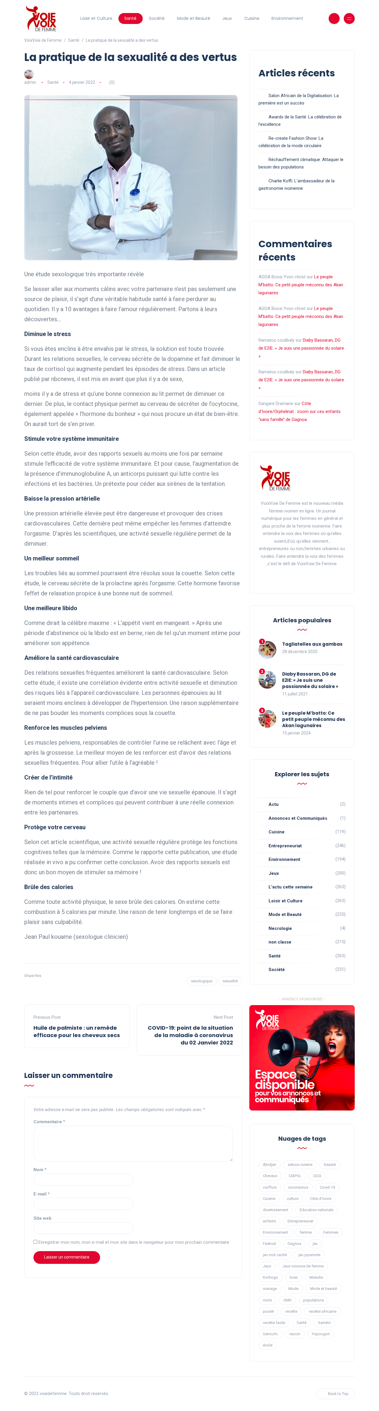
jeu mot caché (275, 1255)
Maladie (316, 1277)
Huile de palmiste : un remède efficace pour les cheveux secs (76, 1031)
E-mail (41, 1194)
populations (313, 1300)
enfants (269, 1221)
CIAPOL (295, 1176)
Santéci (324, 1322)
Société (157, 18)
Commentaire (49, 1121)
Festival (269, 1243)
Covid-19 (327, 1187)
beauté (330, 1164)
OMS (287, 1300)
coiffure (270, 1187)
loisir (294, 1277)
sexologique (201, 981)
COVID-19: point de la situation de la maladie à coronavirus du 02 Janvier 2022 (190, 1035)
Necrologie (280, 928)
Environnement (287, 18)
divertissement (275, 1210)
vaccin (294, 1334)
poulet (268, 1311)
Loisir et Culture (96, 18)
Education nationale (316, 1210)
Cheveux (270, 1176)
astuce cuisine (300, 1164)
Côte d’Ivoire (320, 1198)
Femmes (330, 1232)
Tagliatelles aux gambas (312, 644)
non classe (280, 942)
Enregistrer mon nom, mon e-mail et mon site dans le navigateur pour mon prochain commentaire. (134, 1242)
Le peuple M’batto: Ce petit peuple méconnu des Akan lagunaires (300, 284)
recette (291, 1311)
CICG (317, 1176)
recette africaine (322, 1311)
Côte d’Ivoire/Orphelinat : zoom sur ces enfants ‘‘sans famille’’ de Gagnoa (299, 411)
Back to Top (338, 1393)
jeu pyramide (309, 1255)
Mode (293, 1288)
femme (306, 1232)
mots (267, 1300)
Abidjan (269, 1164)
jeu (315, 1243)
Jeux (227, 18)
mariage (270, 1288)
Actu (274, 804)
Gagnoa (294, 1243)
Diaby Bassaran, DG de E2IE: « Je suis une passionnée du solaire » (301, 348)
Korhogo (270, 1277)
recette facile (274, 1322)
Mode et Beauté (193, 18)
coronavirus (298, 1187)
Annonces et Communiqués (298, 818)
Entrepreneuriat (285, 845)
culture (292, 1198)
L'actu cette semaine (291, 887)
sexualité (230, 981)
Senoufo (270, 1334)
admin (30, 82)
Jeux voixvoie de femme (303, 1266)
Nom (39, 1169)
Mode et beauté (323, 1288)
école (267, 1345)
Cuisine (251, 18)
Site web (42, 1218)
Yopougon (321, 1334)
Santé (130, 18)
